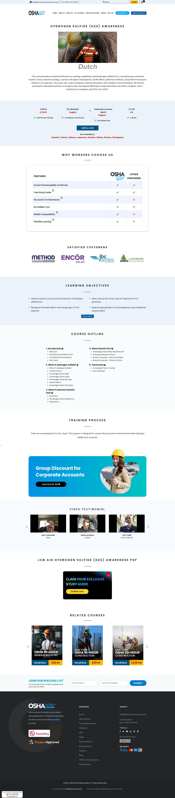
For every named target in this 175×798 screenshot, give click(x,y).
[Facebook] (120, 731)
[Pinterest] (138, 731)
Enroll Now (87, 128)
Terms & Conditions (94, 789)
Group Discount (93, 13)
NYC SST (111, 13)
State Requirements (87, 723)
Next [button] (148, 527)
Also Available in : (87, 134)
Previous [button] (27, 527)
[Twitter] (123, 731)
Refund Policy (84, 764)
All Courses (79, 13)
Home (54, 13)
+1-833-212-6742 (70, 2)
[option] (43, 259)
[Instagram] (134, 731)
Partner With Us (85, 741)
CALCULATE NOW (51, 484)
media (103, 13)
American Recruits (138, 13)
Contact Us (125, 741)
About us (82, 750)
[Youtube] (127, 731)
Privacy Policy (118, 789)
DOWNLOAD (77, 591)
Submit (138, 683)
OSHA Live (83, 728)
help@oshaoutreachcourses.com (45, 2)
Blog (81, 755)
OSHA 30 (69, 13)
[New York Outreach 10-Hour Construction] (87, 643)
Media (81, 737)
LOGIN (134, 2)
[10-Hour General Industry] (47, 643)
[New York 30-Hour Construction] (128, 643)
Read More (87, 316)
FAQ (80, 732)
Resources (122, 13)
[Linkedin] (130, 731)
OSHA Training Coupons (89, 760)
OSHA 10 (61, 13)
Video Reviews (84, 719)
